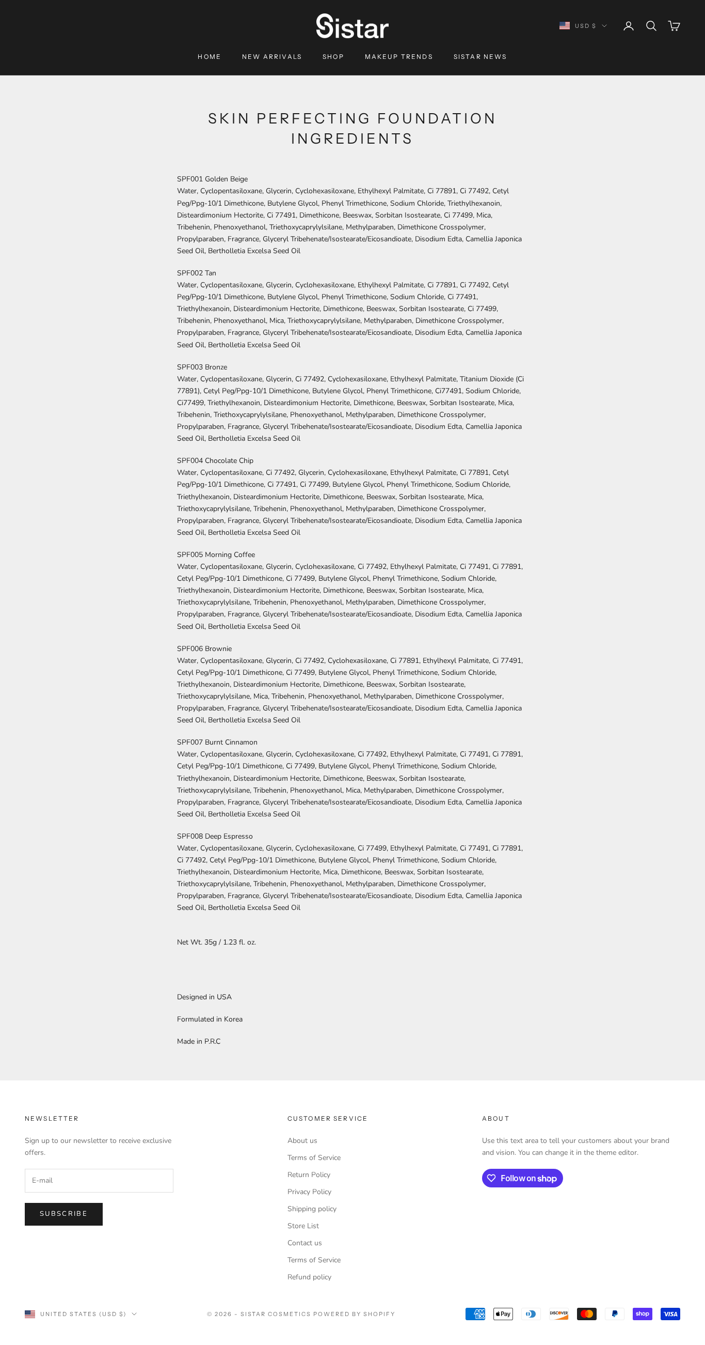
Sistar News (480, 56)
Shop (333, 56)
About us (302, 1141)
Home (209, 56)
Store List (303, 1226)
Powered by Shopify (354, 1314)
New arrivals (272, 56)
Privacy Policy (309, 1192)
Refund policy (309, 1277)
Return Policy (308, 1175)
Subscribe (64, 1213)
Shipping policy (312, 1209)
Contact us (304, 1243)
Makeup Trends (399, 56)
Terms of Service (314, 1158)
